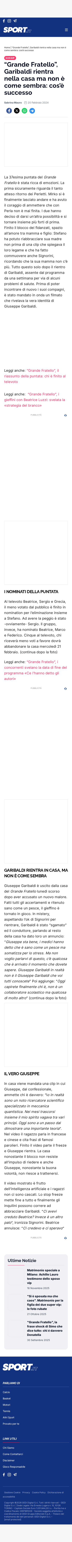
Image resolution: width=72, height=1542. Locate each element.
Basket (7, 1398)
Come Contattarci (13, 1454)
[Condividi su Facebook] (9, 111)
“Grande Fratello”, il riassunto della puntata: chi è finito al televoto (35, 376)
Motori (6, 1404)
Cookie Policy (39, 1492)
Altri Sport (8, 1417)
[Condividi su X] (17, 111)
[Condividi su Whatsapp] (24, 111)
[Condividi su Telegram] (32, 111)
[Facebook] (4, 21)
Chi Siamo (8, 1447)
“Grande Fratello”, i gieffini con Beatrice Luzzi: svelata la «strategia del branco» (34, 400)
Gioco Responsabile (14, 1466)
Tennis (6, 1411)
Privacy (26, 1492)
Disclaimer (9, 1460)
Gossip (10, 58)
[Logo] (17, 30)
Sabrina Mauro (13, 102)
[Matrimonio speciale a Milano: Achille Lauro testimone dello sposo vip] (16, 1279)
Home (7, 47)
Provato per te (11, 1423)
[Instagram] (10, 21)
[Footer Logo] (36, 1367)
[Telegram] (15, 21)
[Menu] (66, 29)
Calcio (6, 1392)
